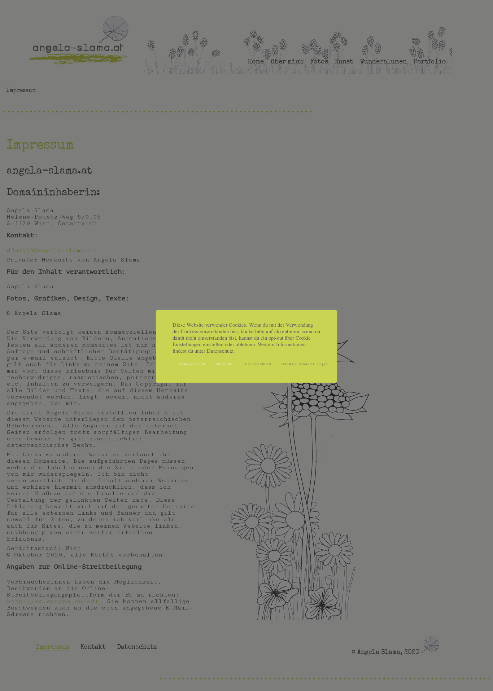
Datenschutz (258, 364)
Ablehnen (225, 364)
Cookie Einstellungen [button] (305, 364)
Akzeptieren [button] (192, 364)
